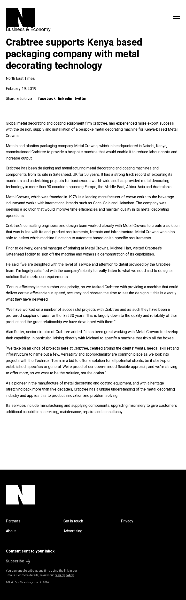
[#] (176, 17)
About (11, 531)
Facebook (47, 99)
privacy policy (64, 575)
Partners (13, 521)
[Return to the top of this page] (93, 494)
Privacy (127, 521)
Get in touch (73, 521)
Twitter (81, 99)
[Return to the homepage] (55, 17)
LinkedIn (65, 99)
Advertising (72, 531)
